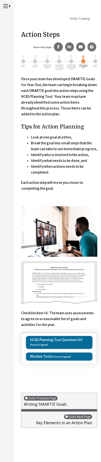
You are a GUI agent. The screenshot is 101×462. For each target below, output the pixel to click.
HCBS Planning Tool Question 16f (56, 340)
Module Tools (41, 356)
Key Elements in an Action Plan (64, 420)
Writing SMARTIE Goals (45, 401)
